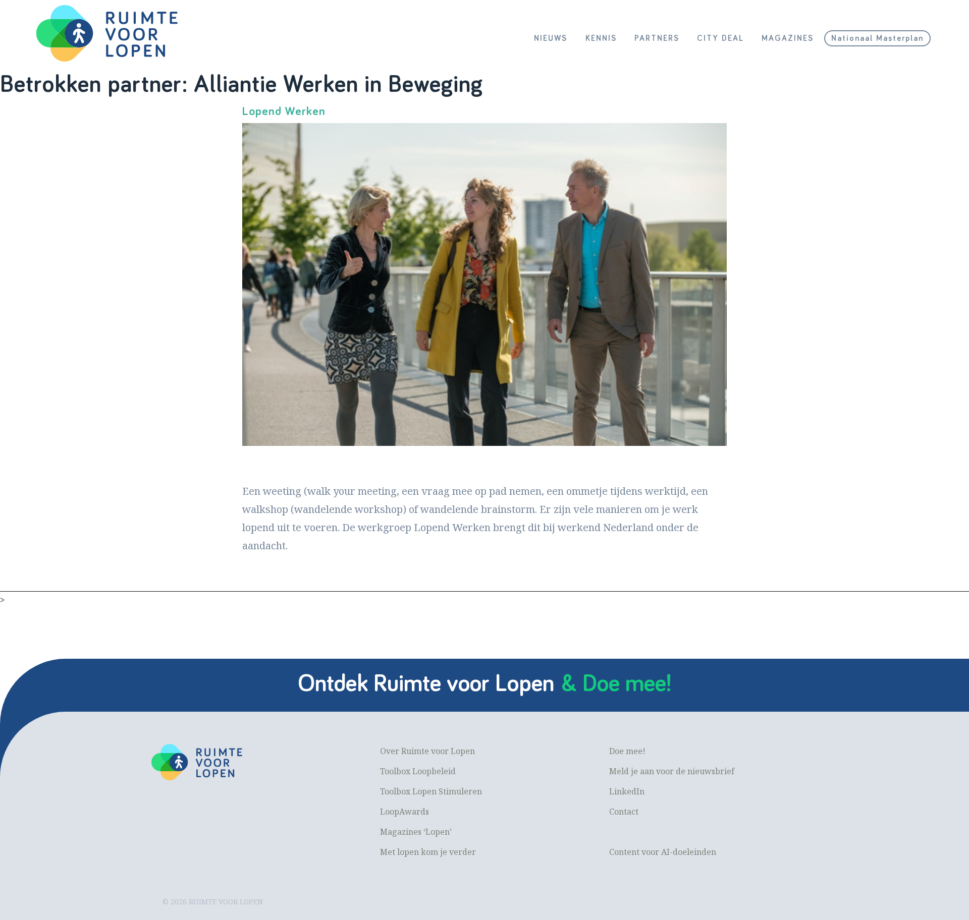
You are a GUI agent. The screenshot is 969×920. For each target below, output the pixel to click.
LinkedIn (626, 791)
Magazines (788, 38)
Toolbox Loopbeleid (418, 771)
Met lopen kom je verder (428, 851)
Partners (656, 38)
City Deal (720, 38)
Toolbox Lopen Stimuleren (431, 791)
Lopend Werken (284, 111)
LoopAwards (404, 811)
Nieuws (550, 38)
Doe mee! (627, 751)
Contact (623, 811)
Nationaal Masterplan (877, 38)
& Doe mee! (616, 684)
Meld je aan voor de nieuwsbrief (671, 771)
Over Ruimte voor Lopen (427, 751)
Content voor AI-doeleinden (662, 851)
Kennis (601, 38)
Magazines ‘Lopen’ (416, 831)
